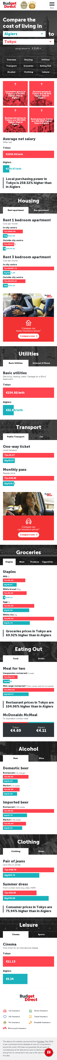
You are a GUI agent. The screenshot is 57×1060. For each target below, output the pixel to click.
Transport (11, 66)
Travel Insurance (41, 1017)
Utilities (46, 60)
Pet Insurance (14, 1023)
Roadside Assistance (42, 1023)
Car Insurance (14, 1011)
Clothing (28, 72)
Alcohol (11, 72)
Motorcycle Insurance (17, 1028)
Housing (28, 60)
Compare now (27, 336)
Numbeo (40, 1042)
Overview (11, 60)
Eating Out (45, 66)
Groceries (28, 66)
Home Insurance (41, 1011)
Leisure (45, 72)
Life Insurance (14, 1017)
